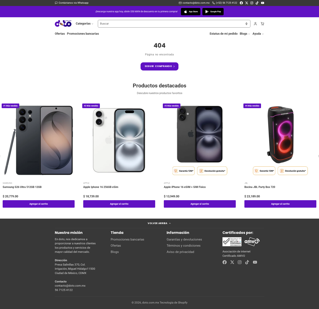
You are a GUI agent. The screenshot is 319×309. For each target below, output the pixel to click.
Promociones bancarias (83, 33)
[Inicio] (63, 23)
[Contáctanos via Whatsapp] (71, 3)
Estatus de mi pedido (224, 33)
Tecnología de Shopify (173, 302)
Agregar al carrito (38, 204)
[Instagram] (252, 2)
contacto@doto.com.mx (196, 2)
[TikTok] (257, 2)
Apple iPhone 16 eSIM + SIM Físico (185, 187)
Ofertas (60, 33)
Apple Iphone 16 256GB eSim (100, 187)
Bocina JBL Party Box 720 (259, 187)
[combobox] (170, 23)
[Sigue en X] (246, 2)
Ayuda (257, 33)
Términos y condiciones (184, 245)
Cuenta (255, 24)
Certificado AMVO (233, 255)
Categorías (83, 23)
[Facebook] (241, 2)
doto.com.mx (150, 302)
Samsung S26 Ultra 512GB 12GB (22, 187)
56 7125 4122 (64, 290)
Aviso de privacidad (180, 252)
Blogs (243, 33)
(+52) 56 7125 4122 (226, 2)
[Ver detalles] (241, 241)
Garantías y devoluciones (184, 239)
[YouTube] (262, 2)
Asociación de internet (236, 251)
